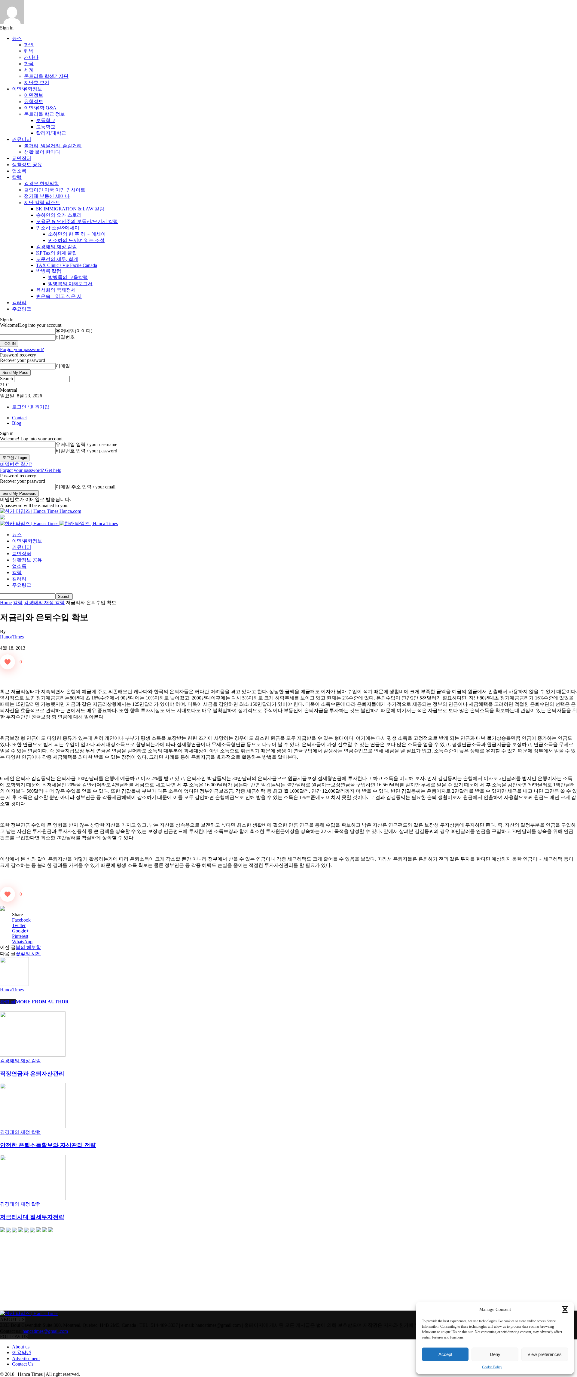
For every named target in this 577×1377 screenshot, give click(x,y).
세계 (29, 69)
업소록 (19, 170)
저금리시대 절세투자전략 (32, 1217)
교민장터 (21, 158)
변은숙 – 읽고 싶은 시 (59, 296)
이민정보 (33, 95)
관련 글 (8, 1001)
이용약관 (21, 1352)
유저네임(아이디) (74, 330)
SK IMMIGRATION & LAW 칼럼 (70, 208)
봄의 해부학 (28, 947)
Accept (445, 1354)
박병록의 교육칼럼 (68, 277)
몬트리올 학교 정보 (44, 114)
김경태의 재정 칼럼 (56, 246)
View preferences (544, 1354)
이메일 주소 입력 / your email (85, 486)
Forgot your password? (22, 349)
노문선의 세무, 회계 (57, 259)
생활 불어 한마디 (42, 152)
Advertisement (26, 1358)
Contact (19, 417)
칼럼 (17, 177)
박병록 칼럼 (48, 271)
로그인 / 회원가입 (30, 406)
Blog (16, 423)
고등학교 (45, 126)
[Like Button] (7, 661)
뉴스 (17, 38)
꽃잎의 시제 (28, 953)
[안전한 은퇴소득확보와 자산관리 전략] (33, 1126)
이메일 (63, 366)
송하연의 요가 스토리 (59, 215)
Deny (495, 1354)
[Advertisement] (45, 1271)
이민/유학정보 (27, 88)
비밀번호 (65, 337)
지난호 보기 (36, 82)
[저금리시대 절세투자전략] (33, 1198)
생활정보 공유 (27, 164)
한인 (29, 44)
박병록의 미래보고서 (70, 283)
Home (6, 602)
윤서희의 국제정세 (56, 289)
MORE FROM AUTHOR (42, 1001)
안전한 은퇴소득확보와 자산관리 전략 (48, 1145)
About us (20, 1346)
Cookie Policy (492, 1367)
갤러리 (19, 302)
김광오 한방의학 (41, 183)
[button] (565, 1309)
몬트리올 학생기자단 (46, 76)
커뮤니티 (21, 139)
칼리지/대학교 (51, 133)
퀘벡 (29, 51)
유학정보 (33, 101)
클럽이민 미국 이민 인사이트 (54, 189)
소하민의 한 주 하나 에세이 (77, 234)
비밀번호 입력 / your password (86, 450)
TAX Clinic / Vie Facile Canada (66, 265)
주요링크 (21, 308)
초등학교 (45, 120)
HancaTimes (12, 636)
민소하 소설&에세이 (57, 227)
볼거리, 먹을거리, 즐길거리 (53, 145)
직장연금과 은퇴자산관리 (32, 1073)
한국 (29, 63)
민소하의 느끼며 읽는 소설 (76, 240)
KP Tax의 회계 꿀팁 (56, 253)
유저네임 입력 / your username (86, 444)
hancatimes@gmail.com (45, 1331)
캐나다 (31, 57)
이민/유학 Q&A (40, 107)
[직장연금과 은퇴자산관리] (33, 1054)
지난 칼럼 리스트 (42, 202)
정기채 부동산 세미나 (47, 196)
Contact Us (22, 1363)
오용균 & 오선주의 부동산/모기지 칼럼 (77, 221)
